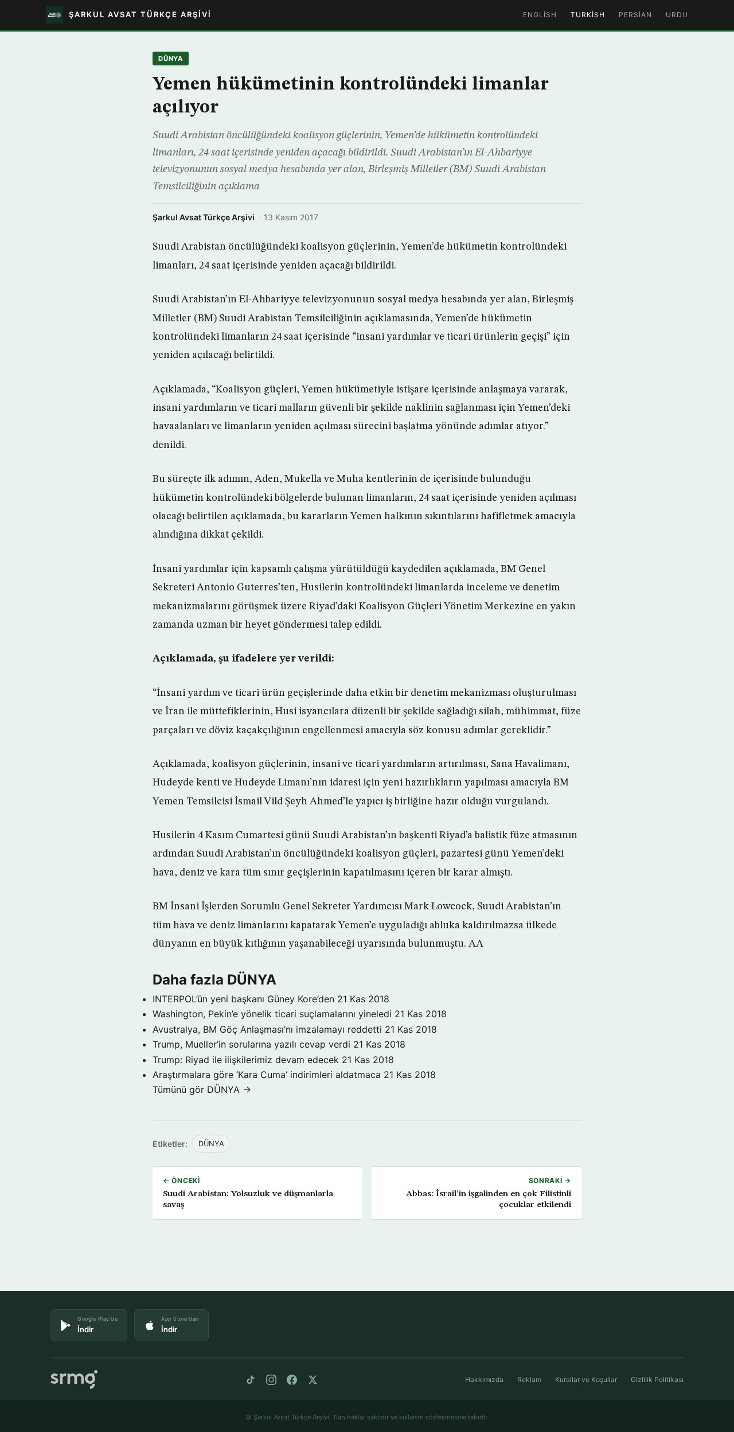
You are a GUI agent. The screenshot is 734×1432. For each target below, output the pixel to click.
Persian (635, 14)
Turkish (588, 14)
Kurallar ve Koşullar (586, 1379)
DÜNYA (170, 59)
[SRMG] (73, 1379)
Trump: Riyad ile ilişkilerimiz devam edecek (246, 1059)
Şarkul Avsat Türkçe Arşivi (204, 217)
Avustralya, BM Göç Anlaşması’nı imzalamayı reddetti (267, 1029)
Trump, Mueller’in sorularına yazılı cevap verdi (251, 1044)
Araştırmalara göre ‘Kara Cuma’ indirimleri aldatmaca (267, 1074)
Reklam (529, 1379)
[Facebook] (292, 1380)
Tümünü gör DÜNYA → (202, 1089)
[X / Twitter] (312, 1380)
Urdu (677, 14)
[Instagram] (271, 1380)
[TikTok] (250, 1380)
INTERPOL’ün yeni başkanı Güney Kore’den (243, 999)
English (540, 14)
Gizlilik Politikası (657, 1379)
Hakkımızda (484, 1379)
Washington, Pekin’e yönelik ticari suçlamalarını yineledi (272, 1013)
